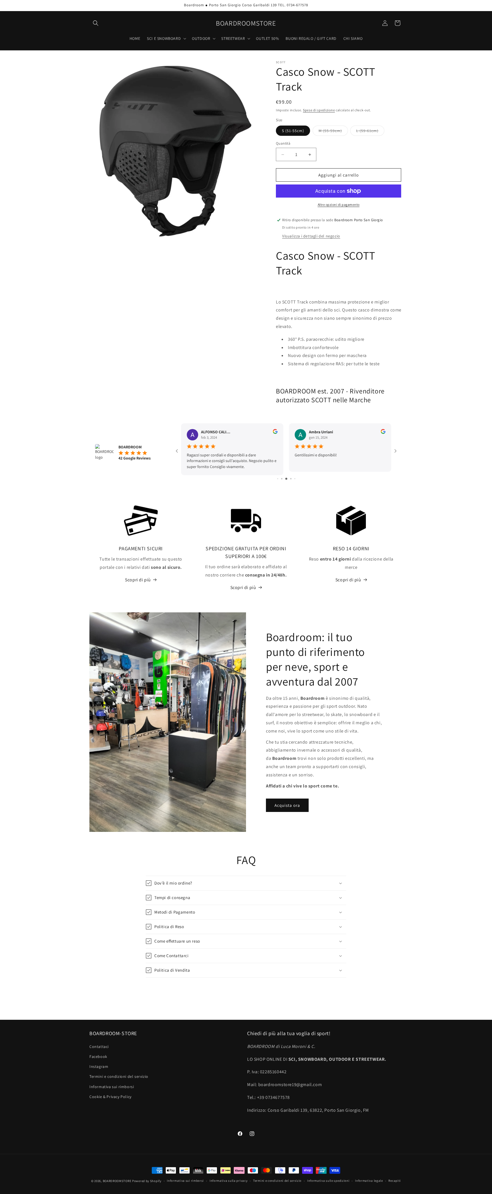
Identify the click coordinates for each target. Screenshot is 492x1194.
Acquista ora (287, 805)
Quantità (283, 143)
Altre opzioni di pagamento (339, 204)
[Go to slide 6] (294, 478)
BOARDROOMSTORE (117, 1181)
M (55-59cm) (333, 132)
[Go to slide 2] (277, 478)
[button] (95, 23)
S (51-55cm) (293, 130)
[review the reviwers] (275, 432)
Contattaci (99, 1046)
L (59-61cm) (370, 132)
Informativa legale (369, 1181)
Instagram (98, 1066)
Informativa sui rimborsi (111, 1086)
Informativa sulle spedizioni (328, 1181)
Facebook (98, 1056)
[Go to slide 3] (281, 478)
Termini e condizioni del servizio (118, 1076)
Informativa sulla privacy (229, 1181)
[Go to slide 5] (291, 478)
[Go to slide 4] (286, 479)
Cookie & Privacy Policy (110, 1096)
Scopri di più (138, 580)
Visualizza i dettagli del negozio (311, 236)
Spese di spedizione (319, 110)
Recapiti (394, 1181)
